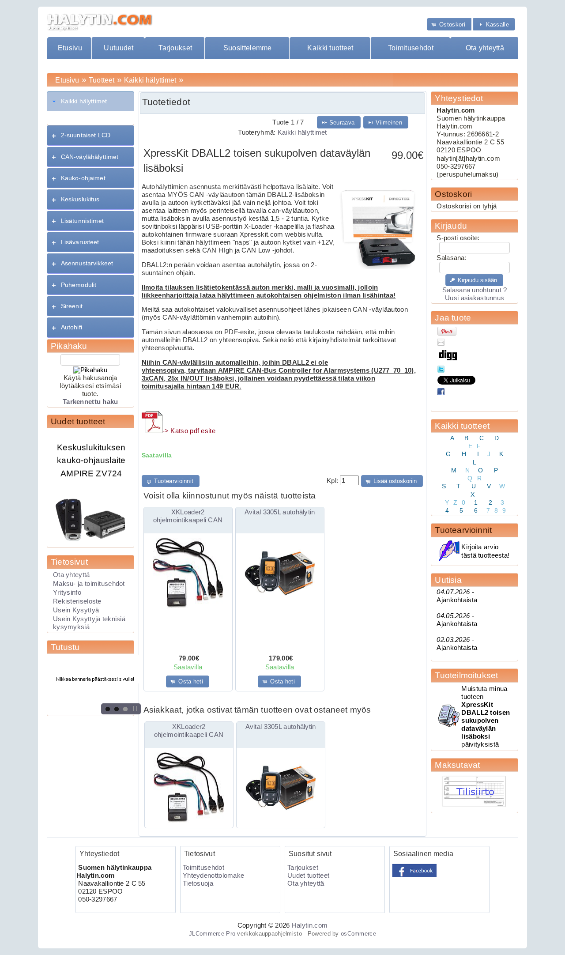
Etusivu (70, 48)
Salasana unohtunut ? (474, 290)
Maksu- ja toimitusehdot (89, 583)
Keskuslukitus (80, 199)
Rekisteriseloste (77, 601)
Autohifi (71, 327)
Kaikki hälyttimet (150, 80)
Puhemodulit (79, 284)
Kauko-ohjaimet (83, 177)
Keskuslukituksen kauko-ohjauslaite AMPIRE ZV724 (91, 452)
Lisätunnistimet (82, 220)
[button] (449, 24)
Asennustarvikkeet (87, 263)
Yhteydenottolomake (213, 875)
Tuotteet (101, 80)
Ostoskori (453, 194)
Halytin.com (310, 925)
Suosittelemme (247, 48)
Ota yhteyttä (485, 48)
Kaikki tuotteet (330, 48)
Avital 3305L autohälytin (280, 512)
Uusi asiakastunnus (474, 298)
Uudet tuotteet (78, 421)
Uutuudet (118, 48)
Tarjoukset (175, 48)
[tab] (90, 101)
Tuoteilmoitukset (466, 675)
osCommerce (358, 933)
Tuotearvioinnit (463, 530)
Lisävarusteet (80, 241)
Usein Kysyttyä (76, 610)
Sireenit (72, 306)
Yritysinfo (67, 592)
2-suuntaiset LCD (85, 135)
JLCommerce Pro (212, 933)
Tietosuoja (198, 883)
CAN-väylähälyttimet (90, 156)
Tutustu (65, 647)
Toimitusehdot (410, 48)
